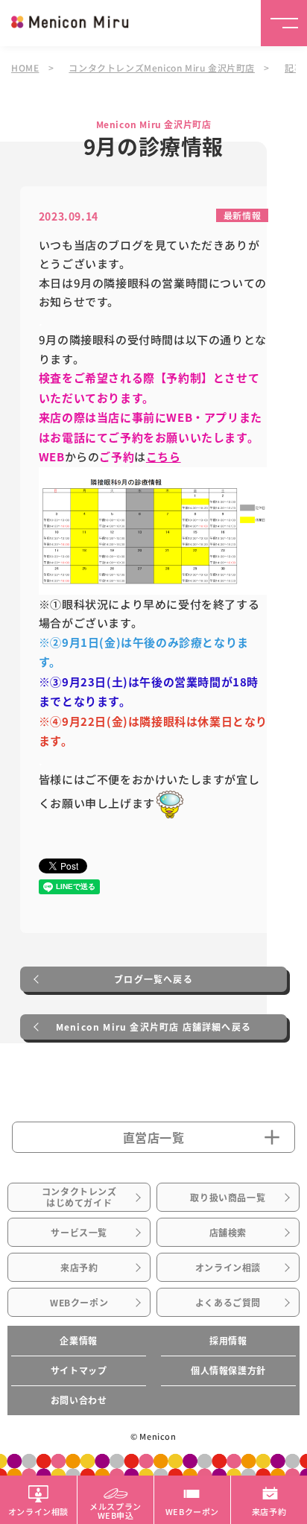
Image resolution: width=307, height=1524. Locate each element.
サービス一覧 (79, 1232)
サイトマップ (79, 1370)
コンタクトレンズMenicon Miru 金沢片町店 (162, 67)
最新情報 (242, 215)
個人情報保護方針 (228, 1370)
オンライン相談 (228, 1267)
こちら (163, 457)
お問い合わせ (79, 1400)
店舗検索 (228, 1232)
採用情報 (228, 1340)
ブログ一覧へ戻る (153, 979)
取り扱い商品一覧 (227, 1197)
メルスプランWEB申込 (115, 1510)
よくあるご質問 (228, 1302)
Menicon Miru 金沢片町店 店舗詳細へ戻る (153, 1027)
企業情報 (78, 1340)
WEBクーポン (79, 1302)
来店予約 (79, 1267)
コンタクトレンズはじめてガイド (79, 1197)
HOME (25, 67)
